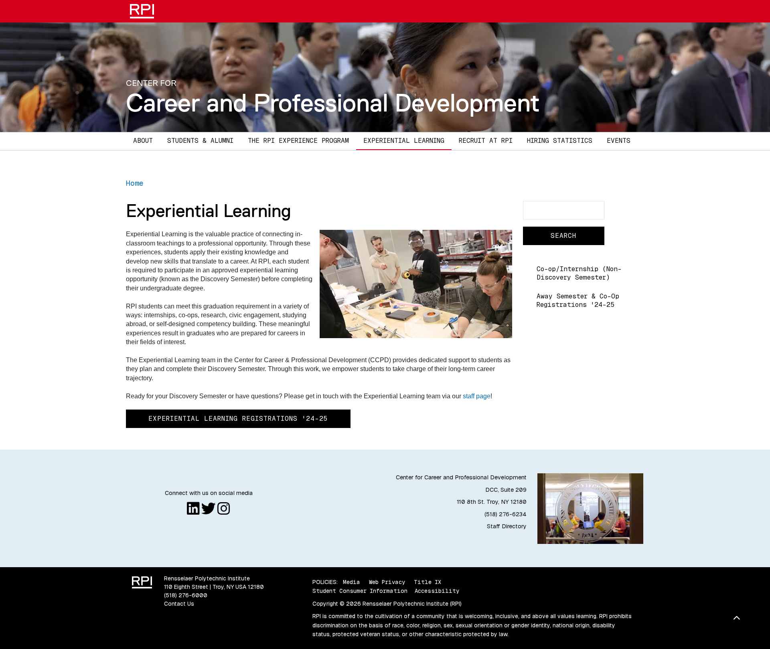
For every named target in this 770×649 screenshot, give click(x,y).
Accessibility (437, 590)
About (143, 140)
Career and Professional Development (333, 102)
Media (351, 582)
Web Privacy (387, 582)
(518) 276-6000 (185, 595)
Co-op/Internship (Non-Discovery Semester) (579, 273)
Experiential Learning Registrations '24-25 (238, 418)
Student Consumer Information (359, 590)
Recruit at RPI (486, 140)
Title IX (427, 582)
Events (618, 140)
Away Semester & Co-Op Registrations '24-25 (578, 300)
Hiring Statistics (559, 140)
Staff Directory (507, 526)
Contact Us (179, 603)
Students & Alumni (200, 140)
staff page (476, 396)
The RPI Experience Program (298, 140)
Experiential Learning (403, 140)
